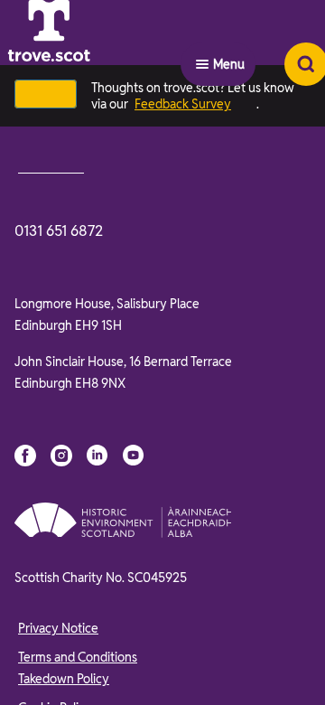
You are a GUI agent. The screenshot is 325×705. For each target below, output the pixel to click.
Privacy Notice (58, 628)
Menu (229, 64)
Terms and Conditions (77, 657)
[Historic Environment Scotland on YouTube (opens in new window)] (133, 455)
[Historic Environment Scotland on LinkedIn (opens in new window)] (97, 455)
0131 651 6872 (58, 230)
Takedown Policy (63, 679)
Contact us (51, 165)
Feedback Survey (183, 104)
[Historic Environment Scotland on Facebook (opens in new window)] (25, 455)
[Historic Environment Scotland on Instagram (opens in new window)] (61, 455)
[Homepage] (94, 64)
